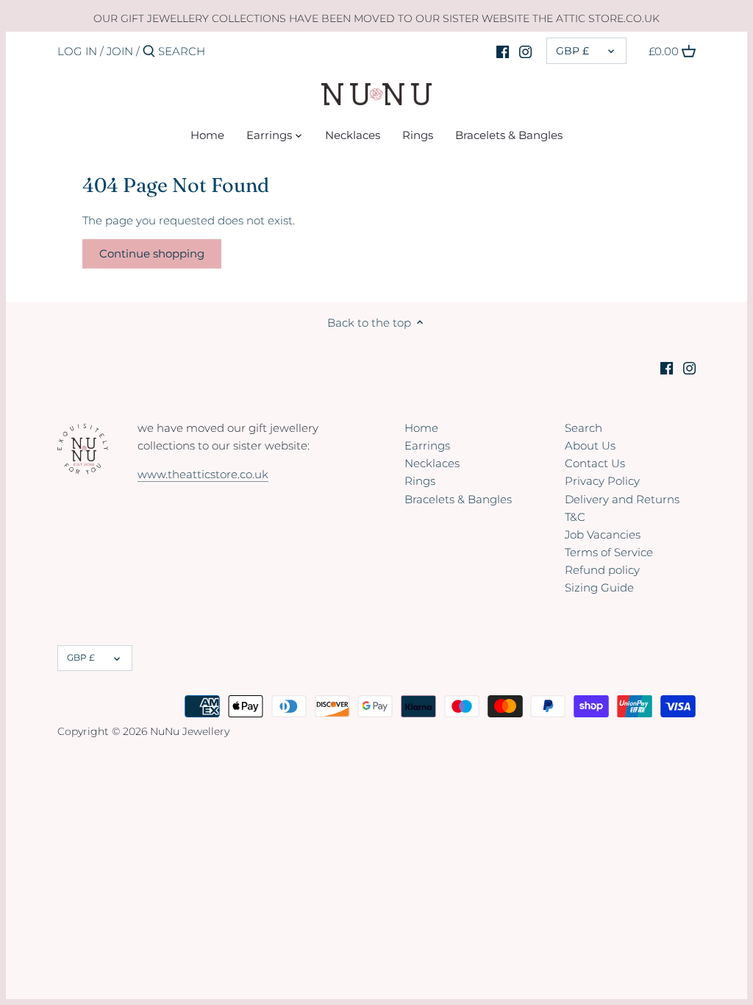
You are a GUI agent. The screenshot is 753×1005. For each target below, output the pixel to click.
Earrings (427, 445)
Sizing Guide (599, 587)
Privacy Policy (602, 481)
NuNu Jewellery (189, 731)
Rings (419, 481)
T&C (575, 517)
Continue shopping (151, 253)
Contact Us (595, 463)
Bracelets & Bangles (458, 499)
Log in (77, 51)
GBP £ (572, 51)
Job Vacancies (602, 534)
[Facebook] (502, 51)
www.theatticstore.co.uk (203, 474)
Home (421, 428)
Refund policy (602, 570)
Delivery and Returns (622, 499)
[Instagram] (525, 51)
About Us (590, 445)
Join (120, 51)
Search (583, 428)
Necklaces (432, 463)
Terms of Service (609, 552)
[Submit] (149, 52)
